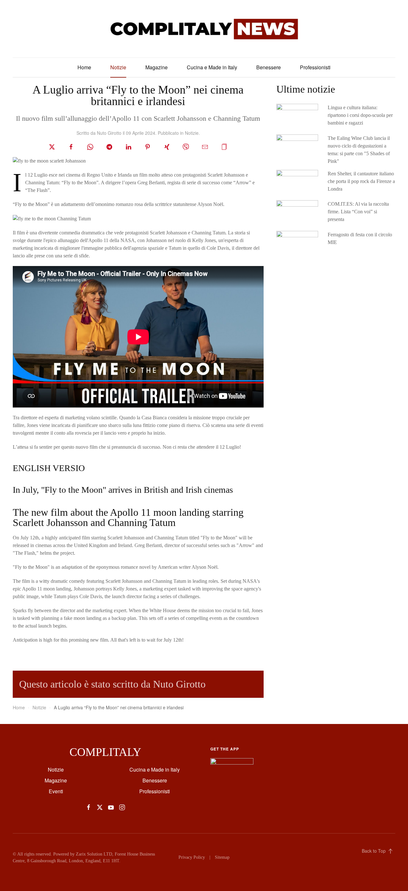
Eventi (56, 791)
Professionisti (315, 67)
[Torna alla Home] (204, 29)
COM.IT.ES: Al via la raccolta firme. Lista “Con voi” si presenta (358, 211)
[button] (224, 146)
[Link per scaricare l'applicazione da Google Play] (231, 763)
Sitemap (222, 857)
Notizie (118, 67)
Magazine (156, 67)
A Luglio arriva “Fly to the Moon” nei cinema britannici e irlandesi (138, 95)
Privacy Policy (191, 857)
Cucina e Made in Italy (212, 67)
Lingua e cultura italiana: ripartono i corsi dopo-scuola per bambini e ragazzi (360, 115)
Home (84, 67)
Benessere (268, 67)
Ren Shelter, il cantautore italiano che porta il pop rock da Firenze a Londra (361, 181)
